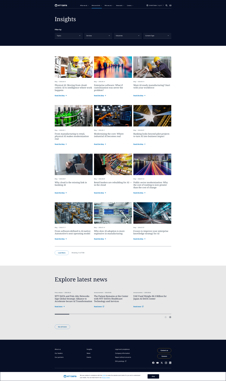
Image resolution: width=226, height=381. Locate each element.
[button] (84, 5)
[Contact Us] (170, 5)
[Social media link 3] (162, 363)
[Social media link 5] (170, 363)
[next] (170, 317)
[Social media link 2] (157, 363)
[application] (113, 376)
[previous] (166, 317)
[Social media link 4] (166, 363)
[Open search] (166, 5)
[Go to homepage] (61, 5)
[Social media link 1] (153, 363)
